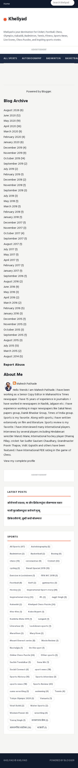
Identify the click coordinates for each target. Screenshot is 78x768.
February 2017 (12, 265)
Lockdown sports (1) (40, 626)
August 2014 (11, 356)
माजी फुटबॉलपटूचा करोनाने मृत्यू (23, 511)
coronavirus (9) (33, 561)
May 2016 (9, 292)
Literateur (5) (17, 626)
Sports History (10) (19, 677)
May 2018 (9, 201)
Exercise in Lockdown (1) (22, 575)
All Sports (10, 58)
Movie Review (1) (49, 641)
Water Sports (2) (39, 706)
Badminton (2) (17, 554)
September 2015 (14, 335)
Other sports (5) (49, 655)
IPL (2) (43, 597)
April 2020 (10, 126)
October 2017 (12, 233)
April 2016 (9, 297)
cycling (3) (15, 568)
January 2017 (11, 271)
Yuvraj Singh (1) (17, 720)
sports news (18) (18, 684)
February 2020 (12, 137)
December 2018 (13, 180)
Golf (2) (32, 583)
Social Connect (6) (19, 669)
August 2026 (11, 110)
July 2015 (9, 346)
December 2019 (13, 148)
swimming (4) (42, 691)
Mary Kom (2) (37, 633)
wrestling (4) (41, 713)
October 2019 (12, 158)
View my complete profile (19, 461)
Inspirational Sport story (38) (42, 590)
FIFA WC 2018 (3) (49, 575)
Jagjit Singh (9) (59, 597)
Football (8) (16, 583)
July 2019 (9, 169)
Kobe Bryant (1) (36, 612)
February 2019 (12, 174)
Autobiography (32, 58)
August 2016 (11, 281)
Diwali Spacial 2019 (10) (38, 568)
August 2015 (11, 340)
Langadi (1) (43, 619)
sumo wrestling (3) (19, 691)
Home (7, 4)
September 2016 (14, 276)
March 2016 (11, 303)
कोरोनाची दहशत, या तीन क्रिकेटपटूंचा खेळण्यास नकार (34, 503)
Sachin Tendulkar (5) (20, 662)
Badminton (53, 58)
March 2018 (10, 206)
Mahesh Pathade (27, 384)
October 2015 (12, 330)
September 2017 (14, 239)
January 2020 (12, 142)
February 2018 (12, 212)
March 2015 (11, 351)
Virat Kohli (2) (17, 706)
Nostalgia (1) (16, 648)
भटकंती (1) (42, 727)
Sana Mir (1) (43, 662)
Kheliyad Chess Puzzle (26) (41, 604)
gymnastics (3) (49, 583)
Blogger (46, 91)
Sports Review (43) (43, 684)
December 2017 (13, 223)
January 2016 (11, 313)
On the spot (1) (36, 648)
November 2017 (13, 228)
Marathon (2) (17, 633)
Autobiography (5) (40, 547)
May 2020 (10, 121)
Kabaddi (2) (16, 604)
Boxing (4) (56, 554)
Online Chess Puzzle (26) (22, 655)
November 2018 (13, 185)
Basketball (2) (38, 554)
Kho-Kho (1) (16, 612)
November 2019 (13, 153)
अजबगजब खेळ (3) (40, 720)
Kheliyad (17, 19)
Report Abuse (14, 364)
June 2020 (10, 115)
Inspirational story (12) (21, 597)
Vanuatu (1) (46, 698)
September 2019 (13, 164)
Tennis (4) (60, 691)
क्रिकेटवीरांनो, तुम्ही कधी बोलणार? (24, 519)
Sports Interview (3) (46, 677)
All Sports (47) (17, 547)
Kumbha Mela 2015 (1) (21, 619)
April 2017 (9, 260)
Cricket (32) (53, 561)
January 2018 (11, 217)
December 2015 (13, 319)
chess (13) (15, 561)
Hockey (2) (15, 590)
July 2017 (9, 249)
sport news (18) (43, 669)
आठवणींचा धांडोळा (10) (20, 727)
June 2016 (9, 287)
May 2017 (9, 255)
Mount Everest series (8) (22, 641)
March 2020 (11, 131)
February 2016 (12, 308)
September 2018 (13, 190)
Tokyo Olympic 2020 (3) (22, 698)
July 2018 (9, 196)
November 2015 (13, 324)
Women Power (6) (19, 713)
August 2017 (11, 244)
